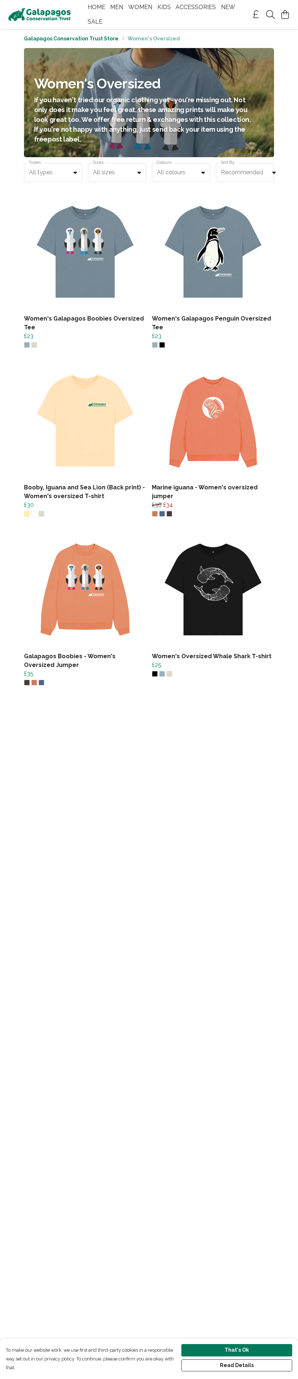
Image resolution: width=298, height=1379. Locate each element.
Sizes (98, 162)
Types (35, 162)
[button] (75, 172)
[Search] (270, 14)
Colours (164, 162)
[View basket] (285, 14)
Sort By (228, 162)
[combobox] (53, 172)
